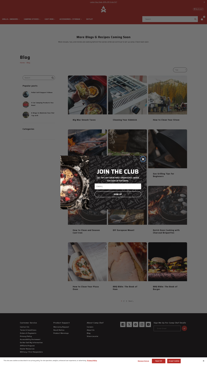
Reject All (158, 361)
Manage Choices (143, 361)
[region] (103, 361)
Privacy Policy (92, 360)
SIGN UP (118, 194)
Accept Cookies (174, 361)
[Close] (203, 360)
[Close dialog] (143, 159)
